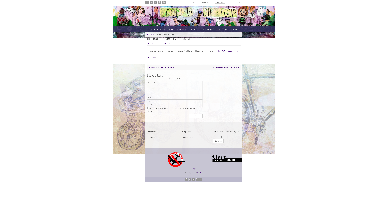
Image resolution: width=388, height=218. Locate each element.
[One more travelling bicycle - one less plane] (176, 166)
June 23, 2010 (165, 43)
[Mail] (193, 179)
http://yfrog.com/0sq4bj (227, 51)
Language (234, 2)
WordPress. (200, 173)
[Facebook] (186, 179)
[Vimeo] (190, 179)
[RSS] (200, 179)
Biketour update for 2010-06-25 (225, 67)
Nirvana (193, 173)
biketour (153, 43)
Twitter (152, 34)
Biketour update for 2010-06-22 (162, 67)
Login (194, 169)
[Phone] (197, 179)
